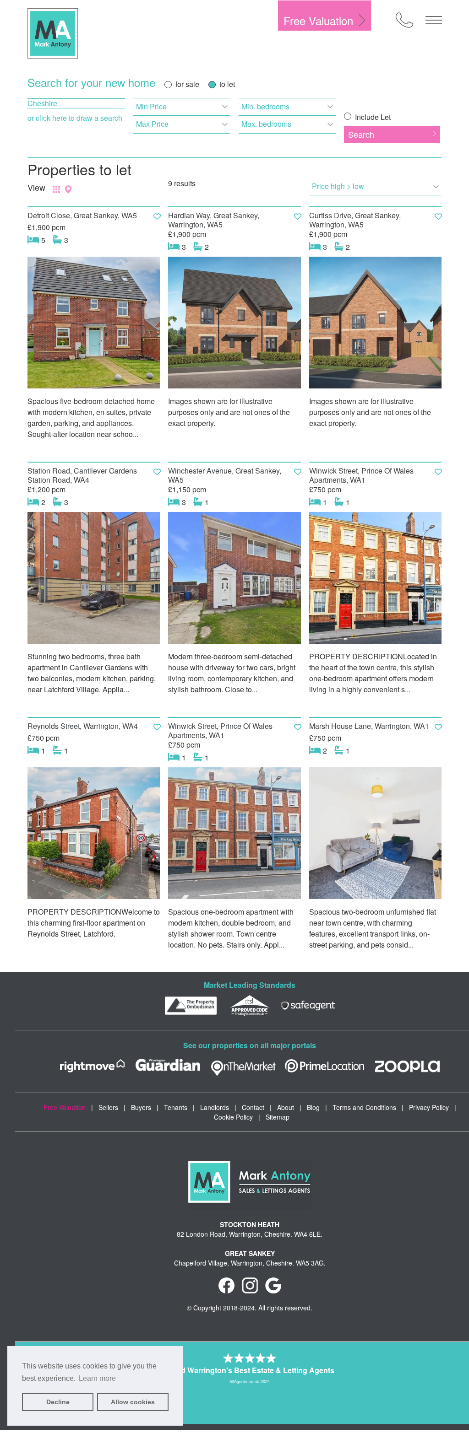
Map (68, 189)
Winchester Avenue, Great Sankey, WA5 (224, 475)
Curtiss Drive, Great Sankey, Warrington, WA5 (355, 219)
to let (227, 84)
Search (361, 134)
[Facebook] (226, 1284)
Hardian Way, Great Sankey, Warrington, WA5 (213, 219)
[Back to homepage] (52, 33)
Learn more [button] (97, 1378)
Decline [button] (58, 1402)
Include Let (372, 117)
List (56, 189)
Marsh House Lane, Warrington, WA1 (369, 726)
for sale (187, 84)
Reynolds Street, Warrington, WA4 (82, 726)
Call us (404, 20)
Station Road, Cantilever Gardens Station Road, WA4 (82, 475)
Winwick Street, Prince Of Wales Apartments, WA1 (361, 475)
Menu (433, 20)
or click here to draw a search (74, 118)
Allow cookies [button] (133, 1402)
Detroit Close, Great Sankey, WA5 (82, 215)
